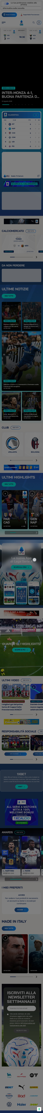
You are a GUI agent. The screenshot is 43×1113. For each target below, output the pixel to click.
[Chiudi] (36, 550)
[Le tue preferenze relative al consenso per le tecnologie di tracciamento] (39, 1109)
